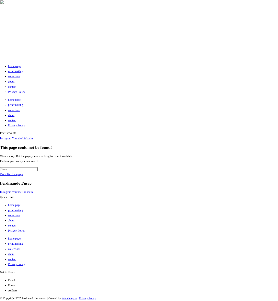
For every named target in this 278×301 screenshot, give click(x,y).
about (11, 81)
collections (14, 76)
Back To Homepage (11, 174)
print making (15, 71)
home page (14, 66)
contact (12, 86)
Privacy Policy (16, 91)
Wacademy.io (69, 298)
